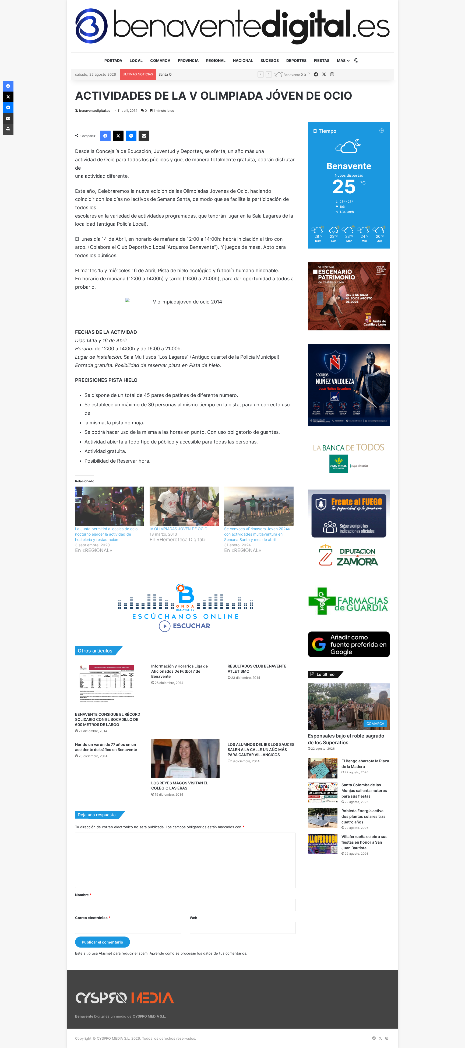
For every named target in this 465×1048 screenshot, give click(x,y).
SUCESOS (269, 60)
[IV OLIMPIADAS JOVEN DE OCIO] (184, 506)
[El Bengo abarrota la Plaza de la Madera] (322, 768)
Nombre (83, 895)
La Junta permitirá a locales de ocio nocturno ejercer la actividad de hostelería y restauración (106, 534)
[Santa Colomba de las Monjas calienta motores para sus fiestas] (322, 792)
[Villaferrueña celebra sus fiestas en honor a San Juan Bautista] (322, 844)
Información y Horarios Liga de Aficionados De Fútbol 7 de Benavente (179, 671)
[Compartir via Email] (144, 136)
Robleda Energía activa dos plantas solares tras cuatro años (363, 816)
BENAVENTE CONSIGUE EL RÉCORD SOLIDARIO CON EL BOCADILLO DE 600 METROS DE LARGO (107, 719)
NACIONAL (243, 60)
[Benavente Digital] (232, 26)
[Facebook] (105, 136)
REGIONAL (216, 60)
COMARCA (160, 60)
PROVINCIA (188, 60)
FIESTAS (321, 60)
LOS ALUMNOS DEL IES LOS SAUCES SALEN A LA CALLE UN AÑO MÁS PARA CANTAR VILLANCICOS (261, 749)
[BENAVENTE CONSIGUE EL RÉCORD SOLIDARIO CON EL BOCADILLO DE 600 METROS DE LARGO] (109, 685)
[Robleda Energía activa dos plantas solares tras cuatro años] (322, 818)
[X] (118, 136)
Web (193, 918)
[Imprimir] (8, 129)
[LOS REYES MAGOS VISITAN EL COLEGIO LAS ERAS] (185, 758)
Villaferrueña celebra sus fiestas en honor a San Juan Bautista (364, 842)
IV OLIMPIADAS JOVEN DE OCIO (178, 528)
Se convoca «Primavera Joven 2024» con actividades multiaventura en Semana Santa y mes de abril (257, 534)
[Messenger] (131, 136)
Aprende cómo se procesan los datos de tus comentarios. (198, 953)
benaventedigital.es (94, 111)
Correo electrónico (92, 918)
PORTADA (113, 60)
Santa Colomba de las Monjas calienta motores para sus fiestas (211, 74)
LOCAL (136, 60)
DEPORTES (296, 60)
